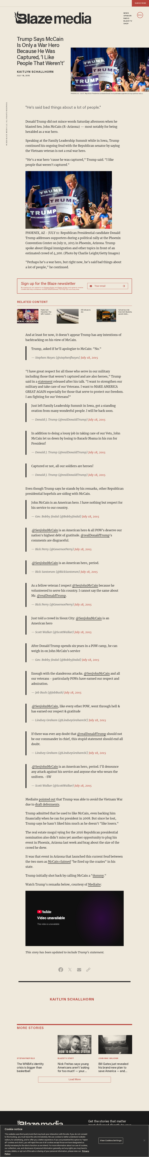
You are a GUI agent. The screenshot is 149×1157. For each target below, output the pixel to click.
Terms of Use (62, 287)
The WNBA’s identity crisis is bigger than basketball (30, 1068)
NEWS (126, 13)
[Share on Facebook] (60, 969)
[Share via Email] (79, 969)
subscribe (140, 3)
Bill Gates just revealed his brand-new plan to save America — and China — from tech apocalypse (113, 1068)
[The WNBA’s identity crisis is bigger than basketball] (33, 1044)
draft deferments (47, 804)
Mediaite (94, 884)
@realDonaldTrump (95, 535)
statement (45, 381)
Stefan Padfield (26, 1058)
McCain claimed (59, 861)
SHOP (126, 24)
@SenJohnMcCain (45, 530)
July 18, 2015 (89, 357)
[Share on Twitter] (70, 969)
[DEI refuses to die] (68, 316)
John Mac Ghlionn (108, 1058)
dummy (98, 875)
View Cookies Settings (110, 1141)
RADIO (126, 18)
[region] (74, 1141)
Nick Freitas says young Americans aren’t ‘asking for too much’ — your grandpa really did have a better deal (74, 1068)
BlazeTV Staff (66, 1058)
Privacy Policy (49, 287)
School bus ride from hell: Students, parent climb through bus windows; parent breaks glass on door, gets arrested (125, 312)
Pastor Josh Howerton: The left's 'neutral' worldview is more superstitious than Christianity (46, 312)
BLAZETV (128, 21)
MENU (140, 15)
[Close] (144, 1140)
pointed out (47, 799)
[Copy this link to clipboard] (88, 969)
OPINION (128, 16)
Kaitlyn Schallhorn (35, 72)
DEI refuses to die (85, 311)
